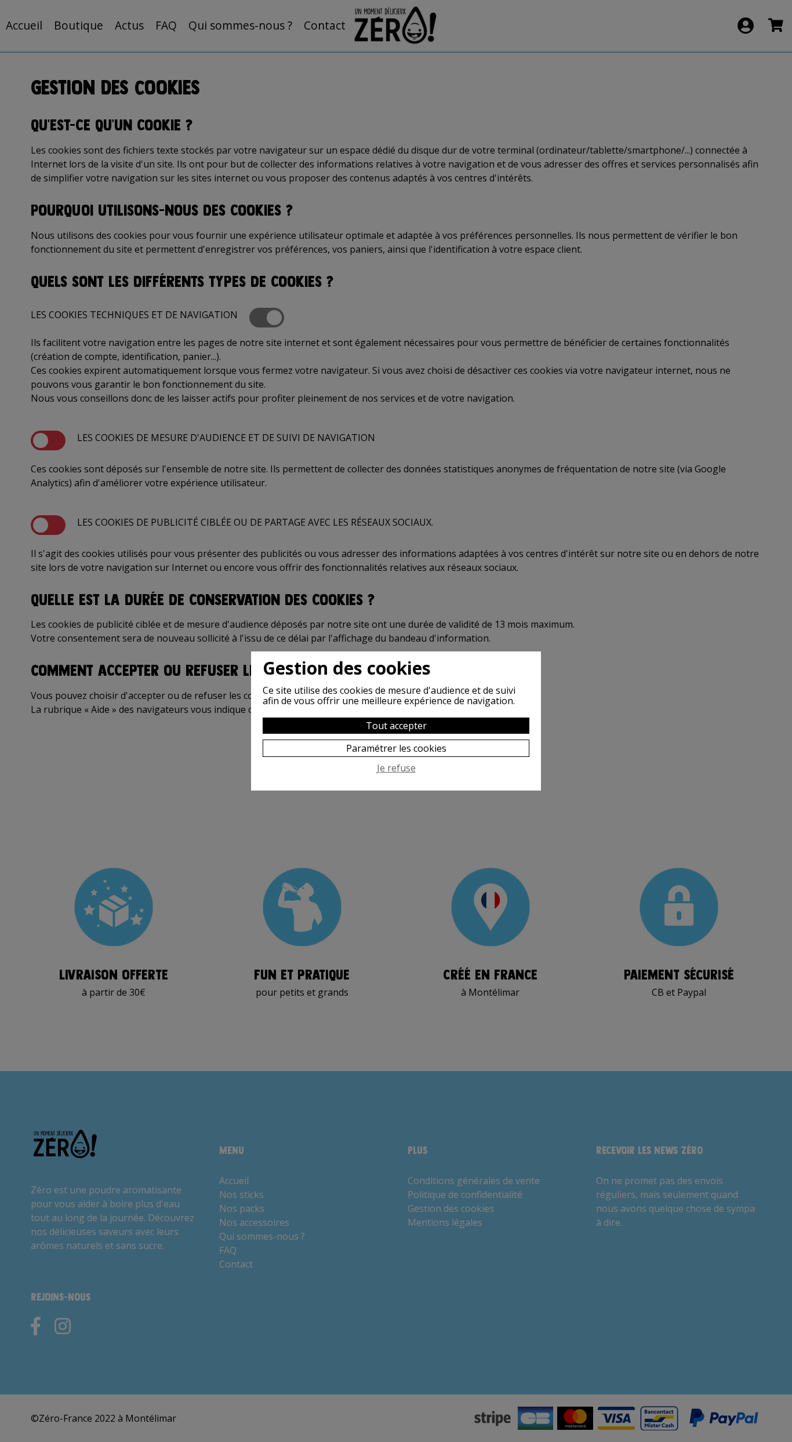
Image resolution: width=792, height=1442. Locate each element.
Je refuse (396, 768)
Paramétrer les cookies (396, 748)
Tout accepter (396, 725)
